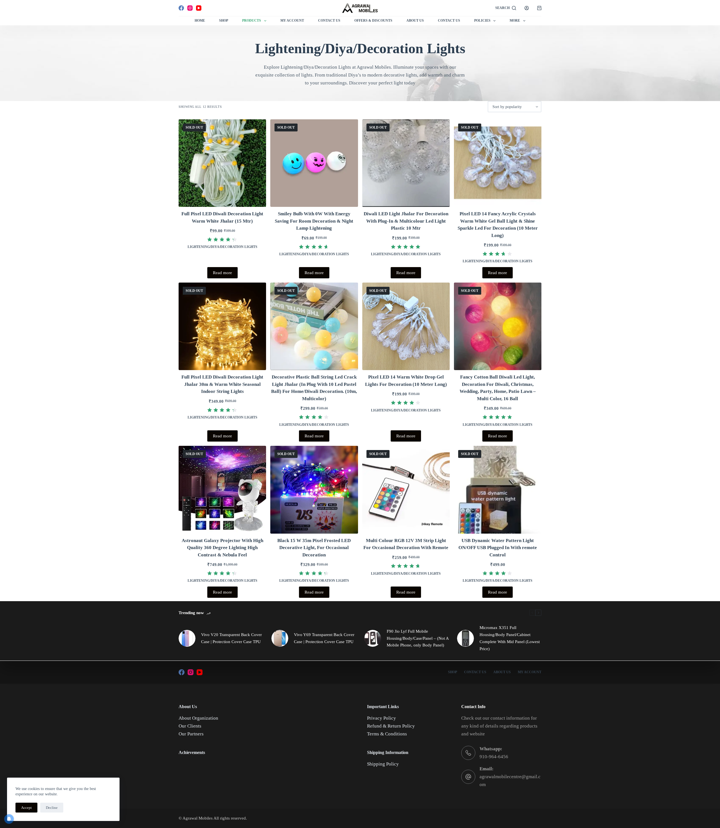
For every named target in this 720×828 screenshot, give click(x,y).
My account (529, 672)
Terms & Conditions (387, 734)
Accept (26, 807)
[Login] (527, 8)
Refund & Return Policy (391, 726)
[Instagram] (190, 8)
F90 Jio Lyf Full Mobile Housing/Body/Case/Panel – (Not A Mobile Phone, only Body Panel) (418, 638)
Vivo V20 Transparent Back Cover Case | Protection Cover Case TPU (231, 638)
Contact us (449, 21)
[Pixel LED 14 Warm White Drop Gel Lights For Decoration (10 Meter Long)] (406, 326)
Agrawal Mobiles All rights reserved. (215, 818)
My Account (292, 21)
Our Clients (190, 726)
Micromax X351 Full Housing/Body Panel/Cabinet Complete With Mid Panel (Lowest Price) (510, 638)
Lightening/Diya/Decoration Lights (222, 247)
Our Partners (191, 734)
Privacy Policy (381, 718)
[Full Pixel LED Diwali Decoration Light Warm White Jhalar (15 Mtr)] (222, 163)
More (515, 21)
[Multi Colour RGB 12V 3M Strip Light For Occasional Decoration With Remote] (406, 489)
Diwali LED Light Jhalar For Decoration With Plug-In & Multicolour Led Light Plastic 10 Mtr (406, 221)
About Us (415, 21)
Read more (222, 272)
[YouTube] (198, 8)
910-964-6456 (494, 756)
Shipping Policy (383, 764)
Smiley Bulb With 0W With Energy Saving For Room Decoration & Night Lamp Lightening (314, 221)
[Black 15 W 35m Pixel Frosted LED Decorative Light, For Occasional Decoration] (314, 489)
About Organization (198, 718)
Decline (52, 807)
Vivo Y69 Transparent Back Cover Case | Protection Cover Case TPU (324, 638)
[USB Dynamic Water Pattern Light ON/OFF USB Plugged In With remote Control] (497, 489)
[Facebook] (181, 8)
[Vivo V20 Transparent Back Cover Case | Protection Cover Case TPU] (187, 638)
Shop (223, 21)
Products (251, 21)
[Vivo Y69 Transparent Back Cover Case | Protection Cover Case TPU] (279, 638)
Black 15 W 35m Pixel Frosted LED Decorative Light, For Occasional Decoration (314, 548)
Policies (482, 21)
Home (200, 21)
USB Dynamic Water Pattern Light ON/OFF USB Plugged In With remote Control (497, 548)
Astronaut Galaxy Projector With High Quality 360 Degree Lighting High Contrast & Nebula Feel (222, 548)
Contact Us (329, 21)
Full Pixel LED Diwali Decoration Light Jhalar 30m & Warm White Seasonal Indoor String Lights (222, 384)
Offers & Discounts (373, 21)
